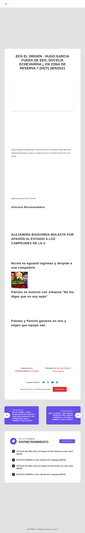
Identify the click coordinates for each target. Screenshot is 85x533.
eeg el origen (65, 368)
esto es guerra (58, 371)
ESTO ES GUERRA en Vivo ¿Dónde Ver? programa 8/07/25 (41, 474)
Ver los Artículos (67, 441)
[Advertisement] (42, 24)
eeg (58, 368)
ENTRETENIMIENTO (23, 371)
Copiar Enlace (59, 389)
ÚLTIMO (35, 371)
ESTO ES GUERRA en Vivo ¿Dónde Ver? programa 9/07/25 (41, 460)
